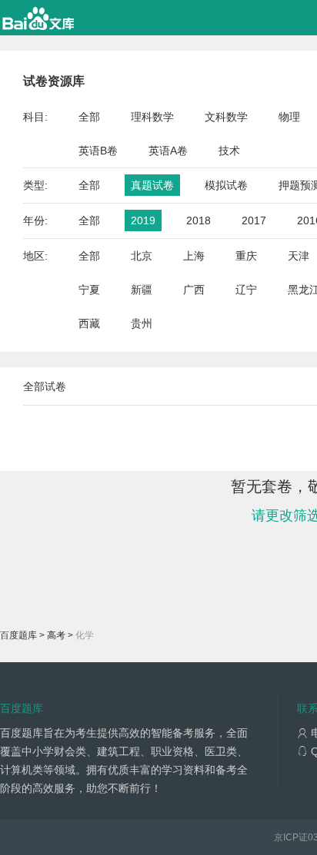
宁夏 (89, 289)
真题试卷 (152, 185)
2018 (198, 220)
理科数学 (152, 117)
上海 (194, 256)
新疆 (141, 289)
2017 (254, 220)
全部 (89, 117)
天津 (298, 256)
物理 (289, 117)
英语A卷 (168, 150)
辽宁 (246, 289)
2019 (143, 220)
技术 (229, 150)
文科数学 (226, 117)
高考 (56, 635)
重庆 (246, 256)
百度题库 (18, 635)
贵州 (141, 323)
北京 (141, 256)
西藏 (89, 323)
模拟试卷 (226, 185)
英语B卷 (98, 150)
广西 (194, 289)
